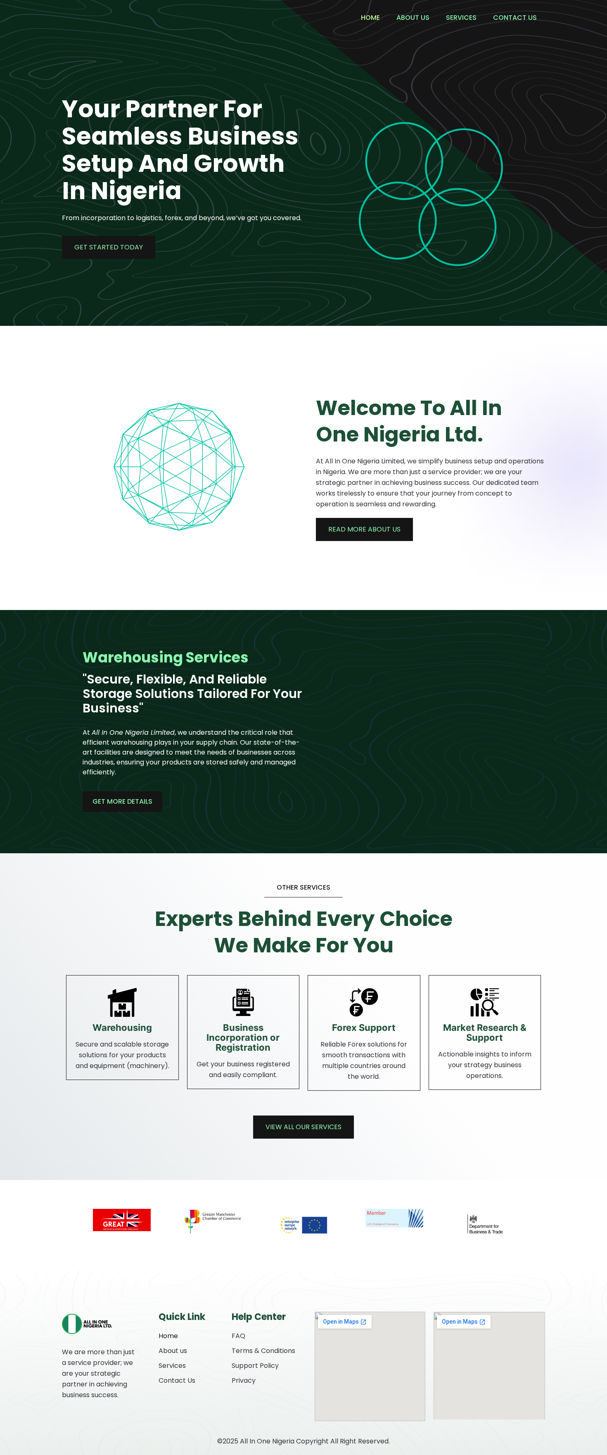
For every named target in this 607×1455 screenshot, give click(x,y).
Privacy (244, 1380)
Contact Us (515, 17)
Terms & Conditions (263, 1350)
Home (370, 17)
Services (461, 17)
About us (412, 17)
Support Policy (255, 1365)
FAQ (238, 1336)
